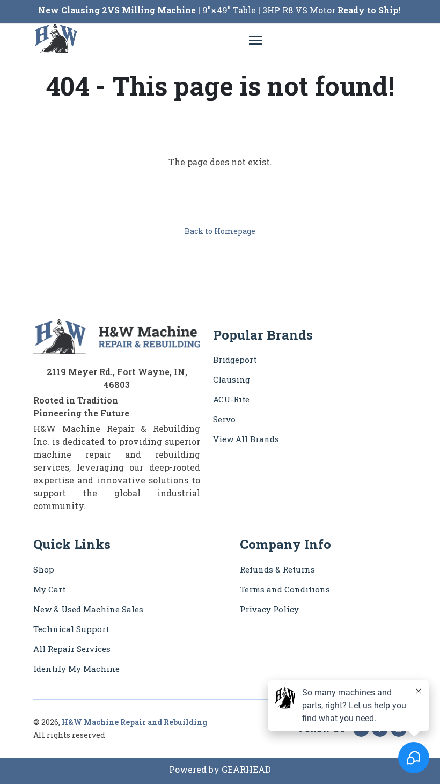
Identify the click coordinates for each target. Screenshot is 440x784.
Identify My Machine (76, 668)
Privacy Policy (269, 609)
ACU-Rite (231, 399)
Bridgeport (234, 359)
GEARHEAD (246, 769)
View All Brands (246, 439)
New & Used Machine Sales (88, 609)
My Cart (49, 589)
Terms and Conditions (285, 589)
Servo (224, 419)
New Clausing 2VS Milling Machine (117, 10)
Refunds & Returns (277, 569)
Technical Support (71, 629)
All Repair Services (72, 648)
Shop (43, 569)
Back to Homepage (220, 231)
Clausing (231, 379)
